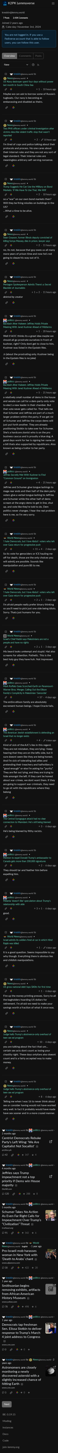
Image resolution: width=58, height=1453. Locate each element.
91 (6, 1233)
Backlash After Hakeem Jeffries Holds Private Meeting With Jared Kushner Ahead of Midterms (27, 325)
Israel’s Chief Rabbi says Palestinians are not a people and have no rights (25, 641)
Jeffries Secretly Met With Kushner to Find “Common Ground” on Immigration (24, 477)
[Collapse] (5, 74)
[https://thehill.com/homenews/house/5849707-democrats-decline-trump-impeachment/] (50, 1176)
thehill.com (7, 1189)
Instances (8, 1427)
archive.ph (6, 1150)
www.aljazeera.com (11, 1263)
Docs (5, 1434)
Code (6, 1440)
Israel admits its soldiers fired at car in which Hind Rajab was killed (28, 942)
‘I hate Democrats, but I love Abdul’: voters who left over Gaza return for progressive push (29, 543)
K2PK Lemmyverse (21, 3)
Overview (9, 56)
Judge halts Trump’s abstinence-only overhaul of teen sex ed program (27, 1036)
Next (7, 1404)
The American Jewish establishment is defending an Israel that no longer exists (28, 734)
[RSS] (38, 64)
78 (6, 1307)
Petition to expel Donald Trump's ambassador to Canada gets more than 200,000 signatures (27, 860)
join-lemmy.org (11, 1447)
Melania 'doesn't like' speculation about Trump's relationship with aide (27, 903)
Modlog (7, 1421)
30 (6, 1268)
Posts (38, 56)
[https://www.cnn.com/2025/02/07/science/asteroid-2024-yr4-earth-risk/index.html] (50, 1371)
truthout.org (7, 1228)
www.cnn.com (8, 1345)
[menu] (53, 3)
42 (6, 1155)
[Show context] (5, 89)
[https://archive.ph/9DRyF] (50, 1141)
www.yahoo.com (9, 1302)
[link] (11, 89)
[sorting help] (33, 64)
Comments (25, 56)
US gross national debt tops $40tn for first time (27, 987)
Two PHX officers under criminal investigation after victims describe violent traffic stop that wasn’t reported (28, 132)
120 (7, 1194)
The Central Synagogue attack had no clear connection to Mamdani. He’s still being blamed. (27, 820)
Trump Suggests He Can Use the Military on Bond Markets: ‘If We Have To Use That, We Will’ (27, 188)
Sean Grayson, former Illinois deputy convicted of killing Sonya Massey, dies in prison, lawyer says (27, 239)
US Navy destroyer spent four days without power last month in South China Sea (28, 83)
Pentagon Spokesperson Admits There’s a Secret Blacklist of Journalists (27, 286)
